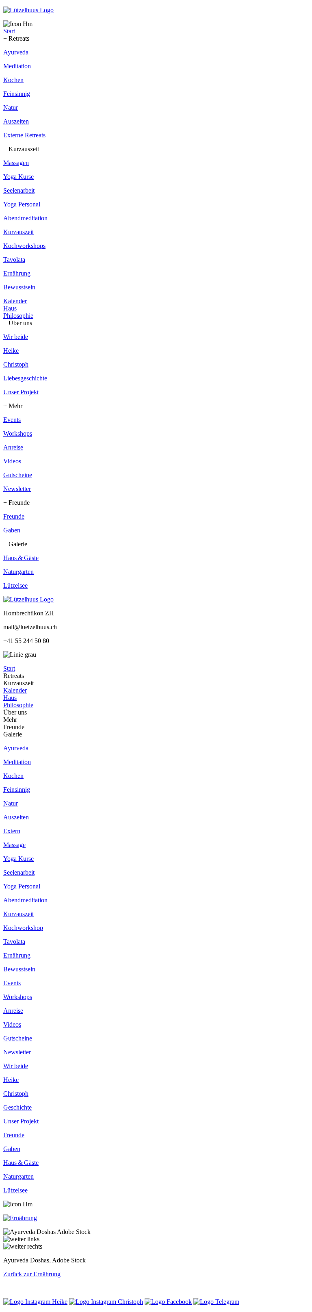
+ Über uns (17, 322)
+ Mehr (12, 405)
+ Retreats (16, 38)
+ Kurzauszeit (21, 149)
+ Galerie (15, 544)
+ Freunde (16, 502)
